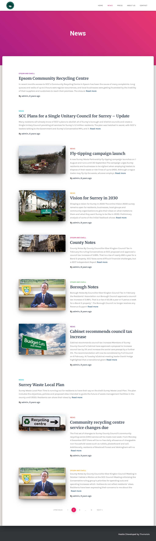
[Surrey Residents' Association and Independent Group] (10, 5)
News (110, 5)
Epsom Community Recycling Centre (54, 78)
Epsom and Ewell (27, 73)
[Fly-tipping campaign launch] (42, 160)
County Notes (83, 242)
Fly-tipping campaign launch (97, 153)
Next (99, 510)
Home (100, 5)
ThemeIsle (145, 534)
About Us (131, 5)
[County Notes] (42, 243)
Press (119, 5)
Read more (91, 91)
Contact (143, 5)
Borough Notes (84, 287)
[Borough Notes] (42, 294)
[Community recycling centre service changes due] (42, 423)
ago (34, 96)
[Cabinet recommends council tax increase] (42, 339)
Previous (58, 510)
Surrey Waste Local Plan (41, 384)
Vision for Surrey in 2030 (94, 198)
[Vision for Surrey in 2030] (42, 205)
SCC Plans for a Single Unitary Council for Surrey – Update (74, 116)
